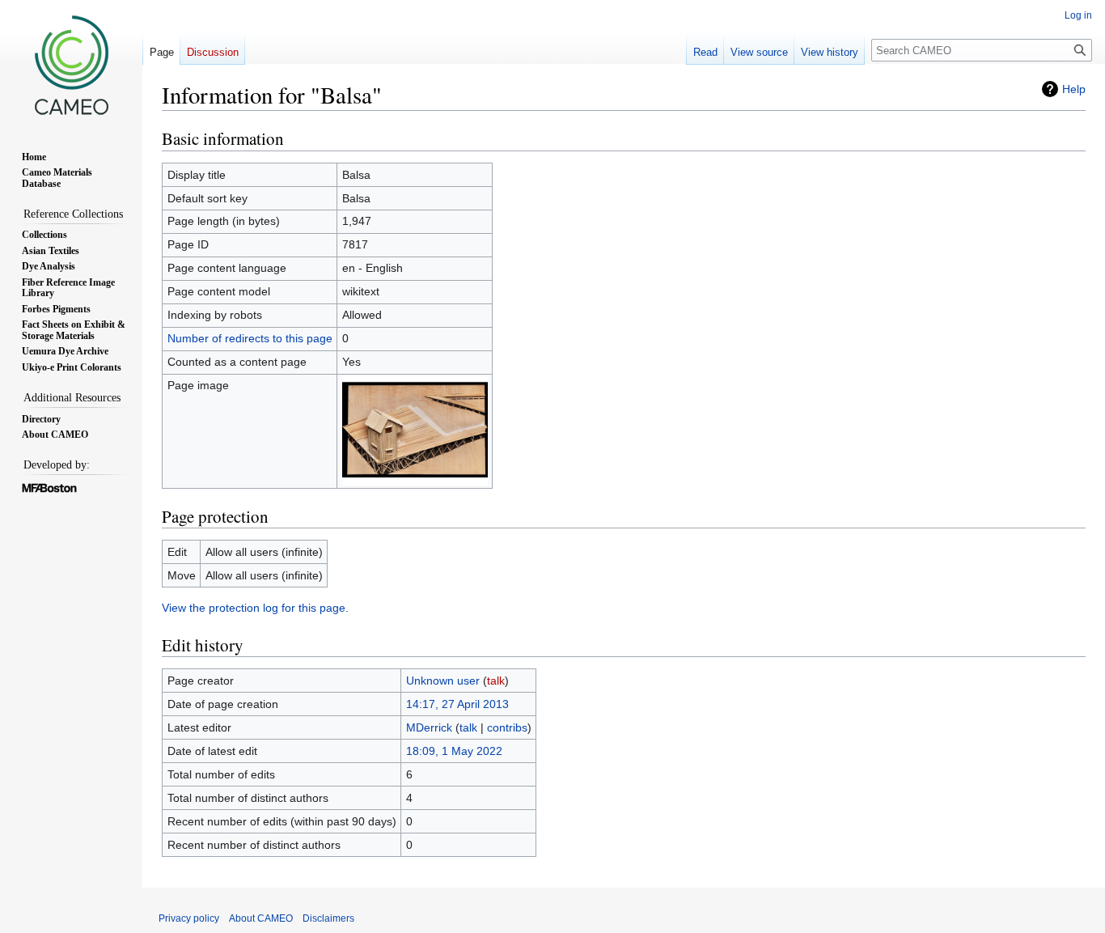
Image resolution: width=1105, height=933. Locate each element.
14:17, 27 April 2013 (457, 704)
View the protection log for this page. (255, 607)
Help (1074, 89)
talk (496, 680)
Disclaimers (328, 918)
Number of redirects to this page (249, 338)
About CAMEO (261, 918)
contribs (507, 727)
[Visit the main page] (71, 64)
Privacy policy (189, 918)
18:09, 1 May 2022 (454, 750)
